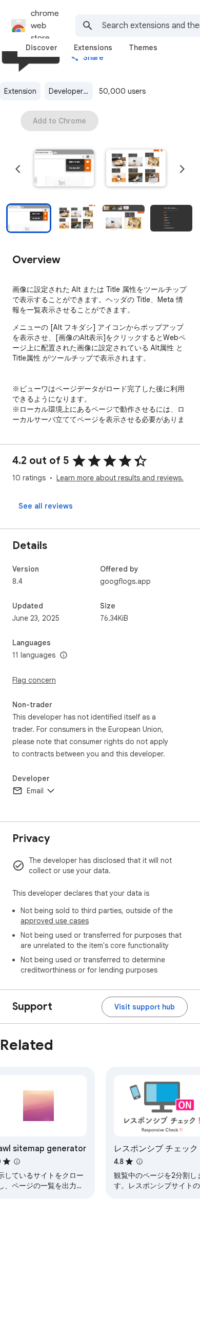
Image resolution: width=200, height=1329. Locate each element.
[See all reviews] (45, 506)
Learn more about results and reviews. (120, 477)
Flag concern (34, 680)
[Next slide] (182, 169)
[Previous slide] (18, 169)
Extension (20, 91)
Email (35, 790)
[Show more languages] (63, 655)
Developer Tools (71, 91)
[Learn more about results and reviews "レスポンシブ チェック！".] (139, 1161)
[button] (64, 169)
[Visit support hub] (145, 1007)
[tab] (41, 47)
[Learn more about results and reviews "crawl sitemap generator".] (17, 1161)
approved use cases (55, 920)
